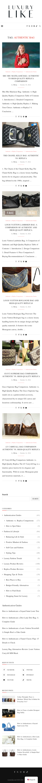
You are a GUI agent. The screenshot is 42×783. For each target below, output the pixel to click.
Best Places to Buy (23, 579)
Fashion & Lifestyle (22, 531)
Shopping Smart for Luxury (23, 596)
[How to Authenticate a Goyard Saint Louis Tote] (8, 726)
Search (5, 494)
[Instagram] (31, 26)
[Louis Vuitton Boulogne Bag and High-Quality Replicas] (21, 279)
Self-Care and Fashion (23, 547)
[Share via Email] (26, 116)
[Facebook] (14, 772)
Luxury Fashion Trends (22, 558)
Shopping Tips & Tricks (22, 574)
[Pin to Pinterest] (23, 116)
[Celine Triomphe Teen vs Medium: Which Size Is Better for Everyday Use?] (8, 700)
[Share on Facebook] (18, 116)
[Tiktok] (36, 26)
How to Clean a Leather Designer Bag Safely (28, 711)
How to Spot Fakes (23, 526)
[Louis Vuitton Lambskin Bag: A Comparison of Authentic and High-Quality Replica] (21, 204)
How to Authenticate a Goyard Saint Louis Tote (20, 611)
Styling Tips (23, 552)
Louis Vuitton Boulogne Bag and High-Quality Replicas (21, 301)
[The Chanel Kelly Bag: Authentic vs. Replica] (21, 135)
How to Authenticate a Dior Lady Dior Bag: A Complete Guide (28, 737)
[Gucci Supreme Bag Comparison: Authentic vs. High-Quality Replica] (21, 353)
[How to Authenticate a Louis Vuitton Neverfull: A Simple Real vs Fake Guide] (8, 753)
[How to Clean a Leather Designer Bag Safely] (8, 713)
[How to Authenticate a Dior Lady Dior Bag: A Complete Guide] (8, 739)
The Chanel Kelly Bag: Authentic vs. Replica (21, 156)
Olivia (15, 85)
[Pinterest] (34, 26)
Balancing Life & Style (23, 536)
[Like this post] (16, 116)
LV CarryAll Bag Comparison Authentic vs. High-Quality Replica (21, 448)
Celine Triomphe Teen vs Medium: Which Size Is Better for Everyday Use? (28, 699)
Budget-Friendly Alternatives (23, 585)
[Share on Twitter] (21, 116)
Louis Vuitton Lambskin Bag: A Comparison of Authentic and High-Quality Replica (21, 227)
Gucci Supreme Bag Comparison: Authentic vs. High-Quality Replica (21, 374)
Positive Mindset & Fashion (23, 542)
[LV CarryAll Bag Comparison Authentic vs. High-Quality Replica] (21, 426)
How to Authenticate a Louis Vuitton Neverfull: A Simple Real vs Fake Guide (28, 752)
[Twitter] (29, 26)
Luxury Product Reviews (22, 563)
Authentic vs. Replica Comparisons (23, 520)
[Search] (40, 26)
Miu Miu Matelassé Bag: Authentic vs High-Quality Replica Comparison (21, 78)
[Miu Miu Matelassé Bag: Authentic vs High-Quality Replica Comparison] (21, 55)
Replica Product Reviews (22, 569)
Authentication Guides (22, 515)
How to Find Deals (23, 590)
